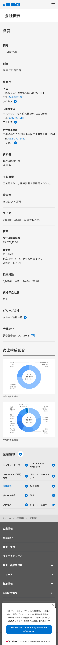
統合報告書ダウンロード (16, 335)
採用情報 (8, 583)
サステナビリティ (12, 556)
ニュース (8, 574)
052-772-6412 (16, 138)
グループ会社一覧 (12, 317)
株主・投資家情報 (13, 565)
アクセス (8, 101)
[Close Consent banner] (53, 605)
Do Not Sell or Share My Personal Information (29, 629)
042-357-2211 (16, 97)
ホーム (8, 518)
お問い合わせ (10, 592)
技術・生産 (9, 546)
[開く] (52, 529)
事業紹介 (8, 537)
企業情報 (9, 454)
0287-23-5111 (16, 117)
